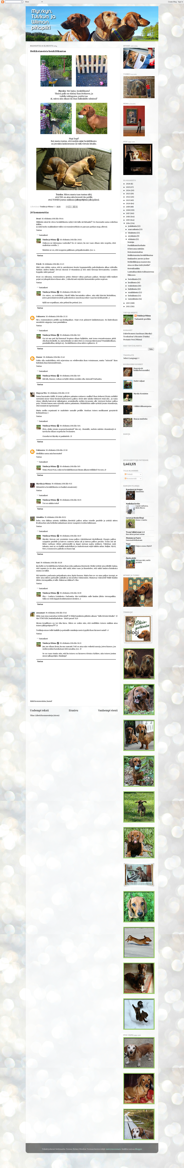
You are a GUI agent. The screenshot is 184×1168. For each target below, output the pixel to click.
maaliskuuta (133, 292)
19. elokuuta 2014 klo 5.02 (70, 335)
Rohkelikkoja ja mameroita (139, 262)
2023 (128, 194)
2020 (128, 204)
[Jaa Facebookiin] (74, 207)
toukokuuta (133, 286)
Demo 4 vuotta (141, 520)
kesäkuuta (132, 283)
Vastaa (39, 230)
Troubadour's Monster (132, 337)
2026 (128, 184)
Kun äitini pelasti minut (135, 534)
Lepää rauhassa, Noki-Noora (142, 507)
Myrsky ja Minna (43, 484)
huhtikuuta (132, 289)
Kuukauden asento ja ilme (138, 259)
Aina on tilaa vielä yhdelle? (139, 265)
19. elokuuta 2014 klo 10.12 (55, 517)
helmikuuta (133, 296)
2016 (128, 217)
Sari (38, 563)
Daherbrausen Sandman (133, 334)
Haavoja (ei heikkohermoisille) (142, 369)
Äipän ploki (131, 558)
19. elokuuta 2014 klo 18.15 (70, 500)
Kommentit (131, 479)
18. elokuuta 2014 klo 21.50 (58, 393)
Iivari (38, 219)
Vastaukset (43, 235)
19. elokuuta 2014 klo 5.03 (70, 376)
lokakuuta (132, 233)
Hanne (39, 357)
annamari (40, 613)
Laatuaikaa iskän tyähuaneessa (141, 272)
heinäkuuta (133, 279)
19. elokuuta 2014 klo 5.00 (70, 292)
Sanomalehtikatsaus (134, 540)
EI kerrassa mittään (136, 249)
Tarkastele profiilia (143, 319)
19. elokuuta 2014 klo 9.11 (62, 484)
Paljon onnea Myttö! (144, 546)
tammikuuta (133, 299)
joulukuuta (132, 226)
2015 (128, 220)
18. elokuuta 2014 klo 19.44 (52, 219)
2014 (128, 223)
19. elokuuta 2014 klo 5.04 (70, 426)
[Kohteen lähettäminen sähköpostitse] (67, 207)
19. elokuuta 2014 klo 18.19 (70, 593)
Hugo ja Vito (41, 393)
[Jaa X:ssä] (72, 207)
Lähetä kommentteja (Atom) (47, 715)
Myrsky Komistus (141, 394)
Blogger (138, 1149)
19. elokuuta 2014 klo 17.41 (56, 613)
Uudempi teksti (39, 710)
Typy (128, 544)
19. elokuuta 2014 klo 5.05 (70, 466)
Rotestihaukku (134, 269)
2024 (128, 190)
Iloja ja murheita (140, 419)
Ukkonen (131, 275)
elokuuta (132, 239)
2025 (128, 187)
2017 (128, 213)
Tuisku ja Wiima (49, 240)
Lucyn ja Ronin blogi (135, 518)
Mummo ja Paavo (133, 538)
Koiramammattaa (135, 252)
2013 (128, 303)
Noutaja (131, 242)
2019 (128, 207)
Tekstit (129, 474)
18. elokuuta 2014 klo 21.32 (56, 316)
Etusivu (73, 710)
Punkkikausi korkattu (136, 245)
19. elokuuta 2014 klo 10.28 (51, 563)
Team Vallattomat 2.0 (135, 532)
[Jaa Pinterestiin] (76, 207)
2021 (128, 200)
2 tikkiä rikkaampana (142, 406)
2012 (128, 306)
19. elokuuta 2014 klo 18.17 (70, 536)
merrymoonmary (113, 1149)
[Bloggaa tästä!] (69, 207)
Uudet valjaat (139, 381)
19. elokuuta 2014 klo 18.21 (70, 643)
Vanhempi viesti (108, 710)
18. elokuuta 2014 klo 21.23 (53, 264)
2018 (128, 210)
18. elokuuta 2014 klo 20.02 (71, 240)
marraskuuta (133, 229)
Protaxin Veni (129, 340)
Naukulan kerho (133, 504)
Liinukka (40, 517)
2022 (128, 197)
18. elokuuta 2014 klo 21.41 (54, 357)
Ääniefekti (140, 492)
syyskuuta (132, 236)
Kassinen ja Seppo (134, 489)
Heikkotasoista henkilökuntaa (140, 255)
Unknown (40, 316)
